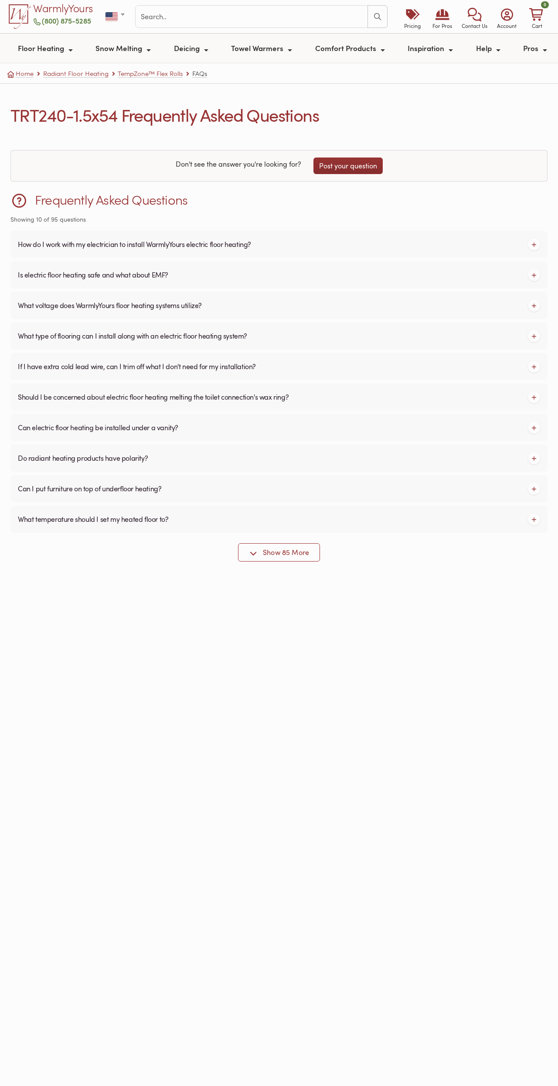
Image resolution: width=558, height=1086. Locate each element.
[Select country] (115, 17)
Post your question (348, 166)
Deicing (187, 48)
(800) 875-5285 (66, 21)
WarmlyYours (63, 8)
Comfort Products (346, 48)
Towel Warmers (258, 48)
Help (484, 48)
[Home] (20, 16)
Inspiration (427, 48)
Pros (531, 48)
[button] (474, 16)
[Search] (377, 16)
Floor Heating (42, 48)
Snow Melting (119, 48)
